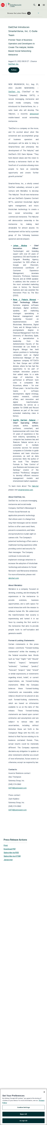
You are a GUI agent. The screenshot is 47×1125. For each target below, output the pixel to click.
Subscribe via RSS (11, 853)
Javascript (8, 860)
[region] (23, 1107)
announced (34, 114)
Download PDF (10, 849)
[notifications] (39, 5)
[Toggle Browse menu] (38, 13)
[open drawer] (44, 5)
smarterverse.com (25, 490)
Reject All (23, 1114)
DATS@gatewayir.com (17, 788)
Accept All (23, 1121)
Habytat (35, 486)
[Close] (44, 1092)
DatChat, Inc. (13, 64)
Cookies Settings (23, 1107)
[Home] (11, 5)
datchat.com (13, 578)
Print (6, 845)
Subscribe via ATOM (12, 856)
